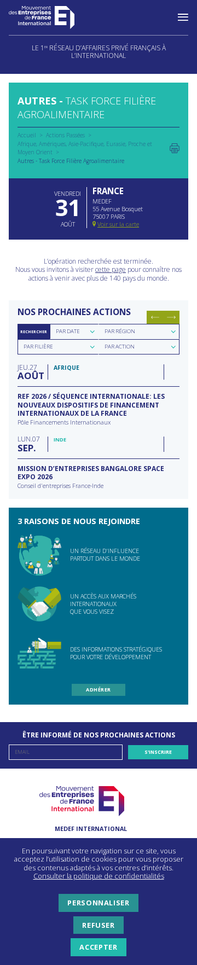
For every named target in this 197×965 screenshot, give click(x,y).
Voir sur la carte (118, 224)
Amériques (52, 144)
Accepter (98, 947)
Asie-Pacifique (85, 144)
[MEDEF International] (52, 17)
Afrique (27, 144)
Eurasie (115, 144)
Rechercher (33, 331)
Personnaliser (98, 903)
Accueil (27, 135)
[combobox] (74, 331)
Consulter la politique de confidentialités (98, 876)
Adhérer (98, 689)
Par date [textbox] (68, 331)
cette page (110, 269)
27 (30, 372)
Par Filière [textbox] (38, 346)
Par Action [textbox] (120, 346)
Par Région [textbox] (120, 331)
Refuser (98, 925)
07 (29, 443)
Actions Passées (65, 135)
